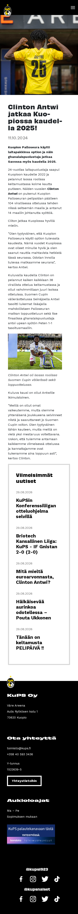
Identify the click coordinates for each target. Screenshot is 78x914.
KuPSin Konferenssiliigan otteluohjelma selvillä (36, 508)
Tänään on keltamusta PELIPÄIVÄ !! (30, 643)
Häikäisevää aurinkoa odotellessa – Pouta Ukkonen (33, 610)
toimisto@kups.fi (19, 748)
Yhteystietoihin (24, 781)
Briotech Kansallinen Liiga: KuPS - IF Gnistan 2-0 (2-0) (36, 544)
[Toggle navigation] (73, 7)
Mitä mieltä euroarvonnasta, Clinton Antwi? (35, 577)
